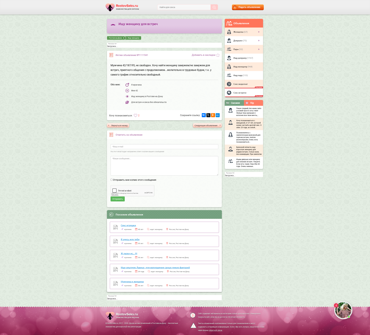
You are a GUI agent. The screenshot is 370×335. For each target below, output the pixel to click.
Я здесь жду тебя (130, 239)
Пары (236, 49)
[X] (208, 115)
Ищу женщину (240, 66)
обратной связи (215, 330)
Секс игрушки (128, 225)
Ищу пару (238, 75)
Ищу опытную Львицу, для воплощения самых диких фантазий (155, 267)
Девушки (238, 40)
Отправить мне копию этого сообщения (134, 180)
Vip (252, 102)
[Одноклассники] (213, 115)
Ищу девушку (240, 58)
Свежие (235, 102)
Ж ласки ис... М (129, 253)
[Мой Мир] (218, 115)
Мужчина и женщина (132, 281)
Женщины (238, 31)
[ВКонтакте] (204, 115)
